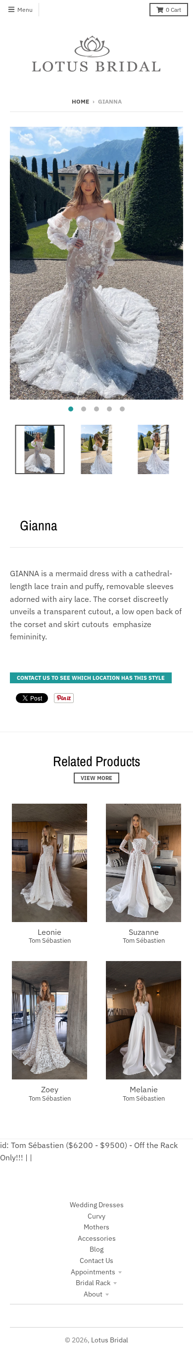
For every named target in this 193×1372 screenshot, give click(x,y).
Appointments (93, 1271)
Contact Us (96, 1260)
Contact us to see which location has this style (91, 677)
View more (96, 778)
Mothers (96, 1227)
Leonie (49, 932)
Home (80, 101)
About (93, 1294)
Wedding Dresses (97, 1204)
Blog (96, 1249)
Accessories (97, 1238)
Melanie (144, 1089)
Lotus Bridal (109, 1339)
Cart (173, 9)
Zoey (49, 1089)
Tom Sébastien (50, 940)
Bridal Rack (93, 1282)
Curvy (96, 1216)
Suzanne (144, 932)
